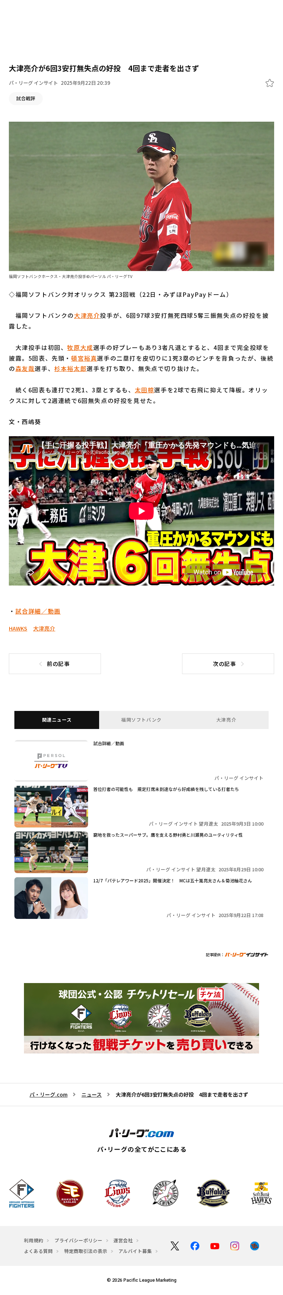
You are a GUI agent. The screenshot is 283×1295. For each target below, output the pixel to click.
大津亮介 (87, 315)
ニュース (91, 1094)
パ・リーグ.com (48, 1094)
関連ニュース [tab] (57, 719)
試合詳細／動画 (38, 611)
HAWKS (18, 628)
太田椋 (144, 389)
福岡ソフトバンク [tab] (141, 719)
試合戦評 (25, 98)
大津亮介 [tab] (226, 719)
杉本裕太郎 (70, 368)
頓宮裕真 (84, 358)
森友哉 (25, 368)
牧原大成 (80, 347)
